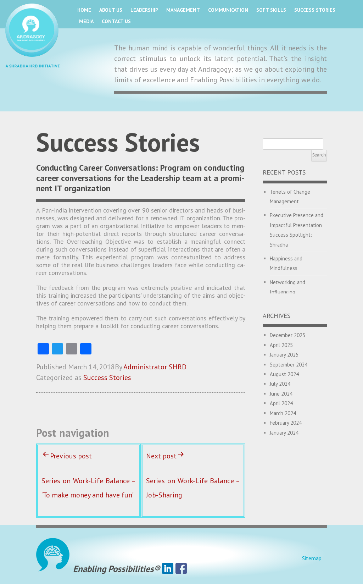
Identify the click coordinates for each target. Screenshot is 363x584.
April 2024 (281, 403)
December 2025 (287, 335)
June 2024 (281, 393)
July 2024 (280, 383)
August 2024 (284, 374)
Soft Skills (271, 10)
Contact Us (116, 21)
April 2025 (281, 345)
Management (183, 10)
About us (110, 10)
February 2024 (286, 422)
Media (86, 21)
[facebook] (181, 568)
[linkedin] (167, 568)
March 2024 (283, 413)
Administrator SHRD (154, 366)
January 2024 (284, 432)
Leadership (144, 10)
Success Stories (314, 10)
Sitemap (312, 558)
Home (84, 10)
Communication (228, 10)
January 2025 (284, 354)
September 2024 (288, 364)
